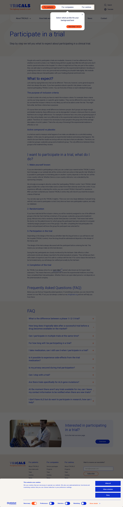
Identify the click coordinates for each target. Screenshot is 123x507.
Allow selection (108, 489)
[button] (82, 14)
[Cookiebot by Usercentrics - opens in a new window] (12, 503)
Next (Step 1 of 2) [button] (74, 27)
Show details (94, 503)
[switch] (51, 503)
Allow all (108, 483)
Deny (108, 495)
